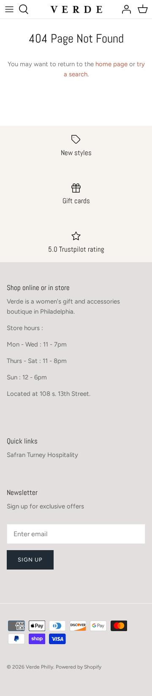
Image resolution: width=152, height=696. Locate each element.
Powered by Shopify (78, 667)
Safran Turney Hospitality (42, 455)
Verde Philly (39, 667)
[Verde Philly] (76, 9)
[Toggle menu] (9, 9)
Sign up (30, 559)
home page (111, 64)
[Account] (124, 9)
